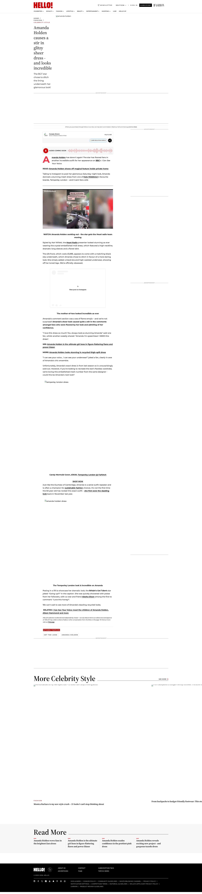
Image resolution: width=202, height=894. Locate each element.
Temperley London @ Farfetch (92, 475)
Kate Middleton (91, 177)
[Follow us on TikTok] (46, 881)
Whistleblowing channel (130, 881)
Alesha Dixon (88, 597)
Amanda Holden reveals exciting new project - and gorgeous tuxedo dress (148, 843)
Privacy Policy (149, 881)
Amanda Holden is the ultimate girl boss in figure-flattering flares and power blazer (82, 843)
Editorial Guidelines (118, 884)
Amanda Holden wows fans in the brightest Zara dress (48, 842)
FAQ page (51, 622)
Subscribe (145, 5)
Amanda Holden (59, 157)
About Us (62, 868)
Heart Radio (72, 243)
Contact (81, 868)
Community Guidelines (107, 881)
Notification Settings (80, 884)
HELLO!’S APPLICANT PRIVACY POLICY (144, 884)
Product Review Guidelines (91, 886)
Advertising (63, 871)
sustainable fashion (74, 488)
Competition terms (99, 884)
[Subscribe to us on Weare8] (61, 881)
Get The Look (50, 635)
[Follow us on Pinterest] (57, 881)
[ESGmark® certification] (49, 869)
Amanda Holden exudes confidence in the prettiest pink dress (117, 843)
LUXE (114, 11)
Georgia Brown (54, 134)
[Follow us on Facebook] (38, 881)
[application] (78, 209)
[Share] (110, 140)
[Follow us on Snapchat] (53, 881)
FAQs (80, 871)
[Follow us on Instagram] (34, 881)
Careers (74, 886)
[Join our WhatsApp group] (65, 881)
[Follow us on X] (42, 881)
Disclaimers (76, 881)
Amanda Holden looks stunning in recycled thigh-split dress (77, 352)
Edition (120, 5)
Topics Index (103, 871)
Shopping (105, 11)
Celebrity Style (42, 22)
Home (36, 18)
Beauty (79, 11)
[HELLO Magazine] (43, 5)
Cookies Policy (89, 881)
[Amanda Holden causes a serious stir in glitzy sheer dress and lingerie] (159, 5)
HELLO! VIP (122, 11)
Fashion (59, 11)
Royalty (49, 11)
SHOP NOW (78, 481)
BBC (98, 160)
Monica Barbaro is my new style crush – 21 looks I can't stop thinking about (69, 804)
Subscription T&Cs (105, 868)
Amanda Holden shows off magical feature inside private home (78, 169)
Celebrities (38, 11)
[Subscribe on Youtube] (49, 881)
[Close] (109, 221)
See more (162, 679)
